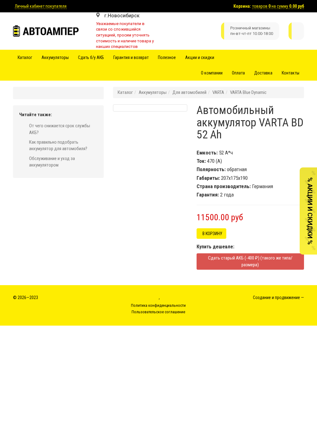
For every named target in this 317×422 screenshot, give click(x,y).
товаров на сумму (278, 6)
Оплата (238, 72)
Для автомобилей (189, 92)
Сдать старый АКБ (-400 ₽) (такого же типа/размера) (250, 261)
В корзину (211, 233)
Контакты (290, 72)
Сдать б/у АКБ (91, 57)
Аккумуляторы (55, 57)
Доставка (263, 72)
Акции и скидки (199, 57)
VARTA (218, 92)
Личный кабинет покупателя (41, 6)
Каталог (25, 57)
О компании (212, 72)
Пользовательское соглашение (158, 312)
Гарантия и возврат (131, 57)
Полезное (167, 57)
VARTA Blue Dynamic (248, 92)
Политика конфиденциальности (158, 305)
